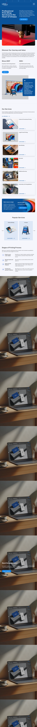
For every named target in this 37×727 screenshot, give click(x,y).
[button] (34, 4)
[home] (5, 4)
